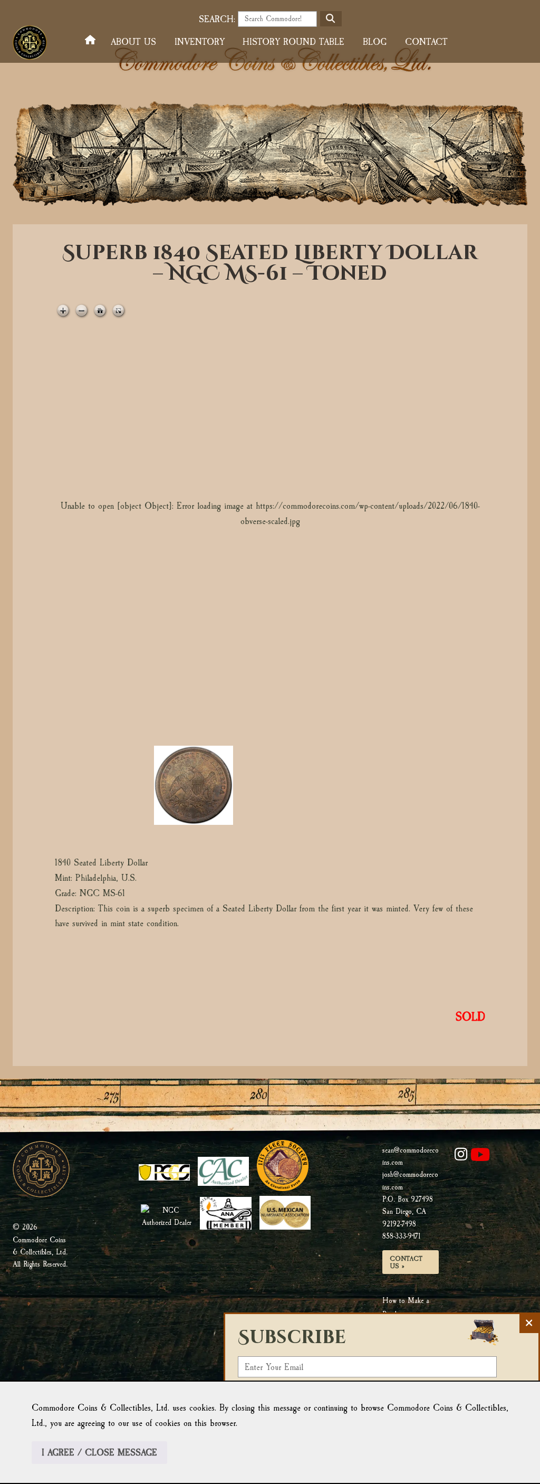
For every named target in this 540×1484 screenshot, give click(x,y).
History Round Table (293, 42)
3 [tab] (283, 785)
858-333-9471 (401, 1236)
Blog (375, 42)
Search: (217, 19)
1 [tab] (103, 785)
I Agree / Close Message (99, 1453)
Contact (426, 42)
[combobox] (277, 19)
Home (92, 40)
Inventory (200, 42)
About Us (133, 42)
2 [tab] (193, 785)
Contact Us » (406, 1262)
